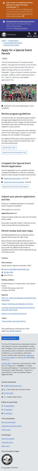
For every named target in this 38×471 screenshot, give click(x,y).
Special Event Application (12, 178)
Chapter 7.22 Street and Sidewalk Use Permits (17, 304)
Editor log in (5, 446)
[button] (29, 35)
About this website (7, 439)
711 (8, 360)
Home (3, 41)
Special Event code (9, 147)
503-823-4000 (25, 357)
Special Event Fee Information (14, 182)
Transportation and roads (10, 321)
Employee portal (7, 442)
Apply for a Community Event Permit (14, 314)
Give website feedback (13, 331)
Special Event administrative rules (14, 152)
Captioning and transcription (11, 426)
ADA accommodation (8, 422)
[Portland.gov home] (8, 34)
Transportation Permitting (13, 43)
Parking (23, 321)
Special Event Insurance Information (15, 187)
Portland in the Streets (11, 45)
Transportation (13, 41)
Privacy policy (6, 430)
